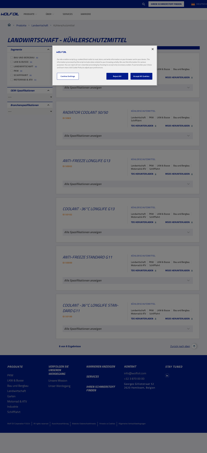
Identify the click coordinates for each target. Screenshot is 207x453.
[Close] (152, 49)
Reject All (117, 76)
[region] (104, 65)
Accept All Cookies (141, 76)
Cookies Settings (68, 76)
